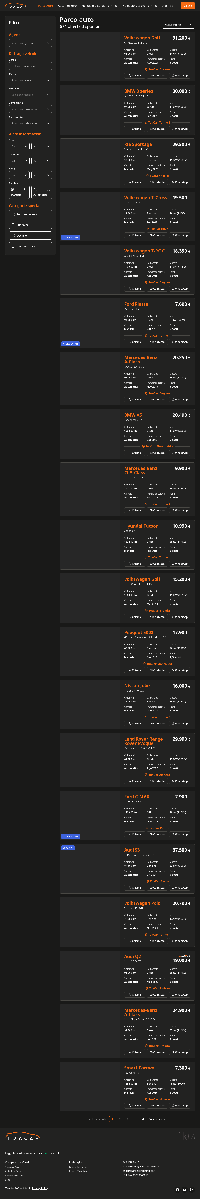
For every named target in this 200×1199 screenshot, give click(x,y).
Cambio (13, 183)
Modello (14, 88)
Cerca (12, 60)
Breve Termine (78, 1167)
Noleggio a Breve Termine (140, 5)
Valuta (188, 5)
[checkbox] (26, 189)
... (135, 1119)
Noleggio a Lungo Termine (100, 5)
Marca (12, 74)
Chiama (136, 75)
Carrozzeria (16, 103)
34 (142, 1119)
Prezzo (13, 140)
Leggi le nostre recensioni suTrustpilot (33, 1153)
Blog (7, 1179)
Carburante (16, 117)
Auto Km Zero (67, 5)
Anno (12, 169)
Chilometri (15, 154)
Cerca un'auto (13, 1167)
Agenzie (167, 5)
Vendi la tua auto (15, 1175)
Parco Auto (45, 5)
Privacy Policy (40, 1188)
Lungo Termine (78, 1171)
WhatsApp (181, 75)
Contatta (159, 75)
